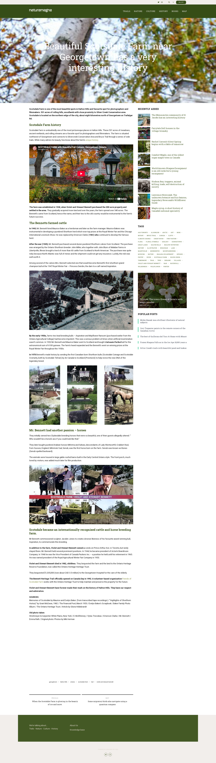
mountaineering (169, 251)
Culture (150, 11)
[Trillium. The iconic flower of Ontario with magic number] (162, 290)
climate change (144, 239)
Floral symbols (152, 242)
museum (141, 254)
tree (159, 260)
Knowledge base (77, 730)
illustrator (152, 248)
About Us (74, 725)
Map (184, 11)
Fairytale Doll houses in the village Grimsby (165, 129)
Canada (162, 235)
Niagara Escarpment (165, 254)
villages (177, 260)
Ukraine (167, 260)
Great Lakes (143, 245)
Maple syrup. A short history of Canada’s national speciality (167, 209)
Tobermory (142, 260)
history (141, 248)
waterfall (174, 263)
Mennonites (155, 251)
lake (173, 248)
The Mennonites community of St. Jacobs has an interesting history (169, 116)
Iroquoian (164, 248)
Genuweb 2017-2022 (112, 749)
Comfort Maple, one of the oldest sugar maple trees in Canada (168, 156)
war (165, 263)
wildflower (155, 266)
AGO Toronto (143, 232)
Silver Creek (175, 257)
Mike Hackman (94, 79)
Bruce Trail (151, 235)
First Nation (171, 239)
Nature (138, 11)
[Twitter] (158, 2)
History (163, 11)
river (149, 257)
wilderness (142, 266)
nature (151, 254)
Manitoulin (142, 251)
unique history (92, 140)
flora (140, 242)
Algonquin (155, 232)
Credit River (158, 239)
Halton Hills (63, 682)
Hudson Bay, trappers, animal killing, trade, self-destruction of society (168, 184)
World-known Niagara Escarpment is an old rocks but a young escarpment (169, 171)
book (178, 232)
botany (141, 235)
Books (175, 11)
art (172, 232)
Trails (126, 11)
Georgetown (53, 682)
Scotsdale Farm (83, 682)
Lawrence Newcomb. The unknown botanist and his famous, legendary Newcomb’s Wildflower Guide (169, 199)
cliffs (170, 235)
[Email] (162, 2)
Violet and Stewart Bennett (105, 682)
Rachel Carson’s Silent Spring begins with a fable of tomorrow (167, 143)
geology (165, 242)
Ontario (72, 682)
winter (166, 266)
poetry (140, 257)
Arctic (165, 232)
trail (92, 682)
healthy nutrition (171, 245)
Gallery (181, 2)
